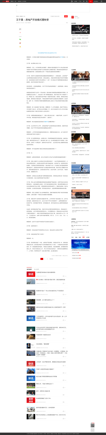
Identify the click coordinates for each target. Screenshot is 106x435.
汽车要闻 (73, 187)
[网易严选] (80, 1)
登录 (90, 1)
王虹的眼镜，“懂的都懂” (42, 344)
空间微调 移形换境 (75, 258)
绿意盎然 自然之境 (75, 255)
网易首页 (12, 1)
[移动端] (72, 1)
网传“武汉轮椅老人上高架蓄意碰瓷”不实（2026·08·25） (51, 415)
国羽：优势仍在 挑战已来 (43, 391)
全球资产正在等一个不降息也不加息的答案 (80, 35)
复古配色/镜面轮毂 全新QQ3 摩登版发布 (79, 207)
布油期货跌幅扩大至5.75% (43, 398)
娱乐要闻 (73, 131)
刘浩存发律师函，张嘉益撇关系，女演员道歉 (80, 154)
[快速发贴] (20, 29)
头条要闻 (73, 69)
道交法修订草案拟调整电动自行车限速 (46, 376)
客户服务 (55, 433)
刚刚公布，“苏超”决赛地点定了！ (45, 383)
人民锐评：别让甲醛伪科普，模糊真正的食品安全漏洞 (51, 362)
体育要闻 (73, 103)
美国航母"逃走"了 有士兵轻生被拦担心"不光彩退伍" (50, 290)
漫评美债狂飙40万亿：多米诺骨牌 (45, 407)
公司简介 (44, 433)
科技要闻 (73, 163)
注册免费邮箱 (95, 1)
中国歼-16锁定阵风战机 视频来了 (45, 369)
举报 (67, 22)
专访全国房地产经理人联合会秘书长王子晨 (47, 52)
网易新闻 (76, 16)
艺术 (72, 237)
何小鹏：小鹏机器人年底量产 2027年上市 (80, 181)
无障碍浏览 (19, 1)
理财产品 (46, 121)
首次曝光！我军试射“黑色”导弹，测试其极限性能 (51, 279)
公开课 (87, 237)
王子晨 (61, 57)
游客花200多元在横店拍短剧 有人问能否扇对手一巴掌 (51, 307)
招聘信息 (52, 433)
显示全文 (51, 258)
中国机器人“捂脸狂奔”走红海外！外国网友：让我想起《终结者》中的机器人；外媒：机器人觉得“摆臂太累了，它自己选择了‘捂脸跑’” (52, 353)
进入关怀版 (24, 1)
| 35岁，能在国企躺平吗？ (77, 229)
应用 (15, 1)
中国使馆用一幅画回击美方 (43, 334)
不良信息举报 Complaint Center (66, 433)
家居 (84, 237)
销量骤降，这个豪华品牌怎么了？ (45, 300)
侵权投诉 (77, 433)
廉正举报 (74, 433)
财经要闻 (73, 23)
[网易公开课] (76, 1)
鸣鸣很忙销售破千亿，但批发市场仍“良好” (80, 46)
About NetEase (40, 433)
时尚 (80, 237)
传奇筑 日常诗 (74, 252)
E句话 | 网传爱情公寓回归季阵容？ (78, 147)
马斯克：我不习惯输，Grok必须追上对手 (80, 175)
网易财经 (21, 16)
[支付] (84, 1)
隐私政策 (59, 433)
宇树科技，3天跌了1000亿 (77, 184)
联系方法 (48, 433)
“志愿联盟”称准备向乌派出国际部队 (45, 272)
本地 (76, 237)
